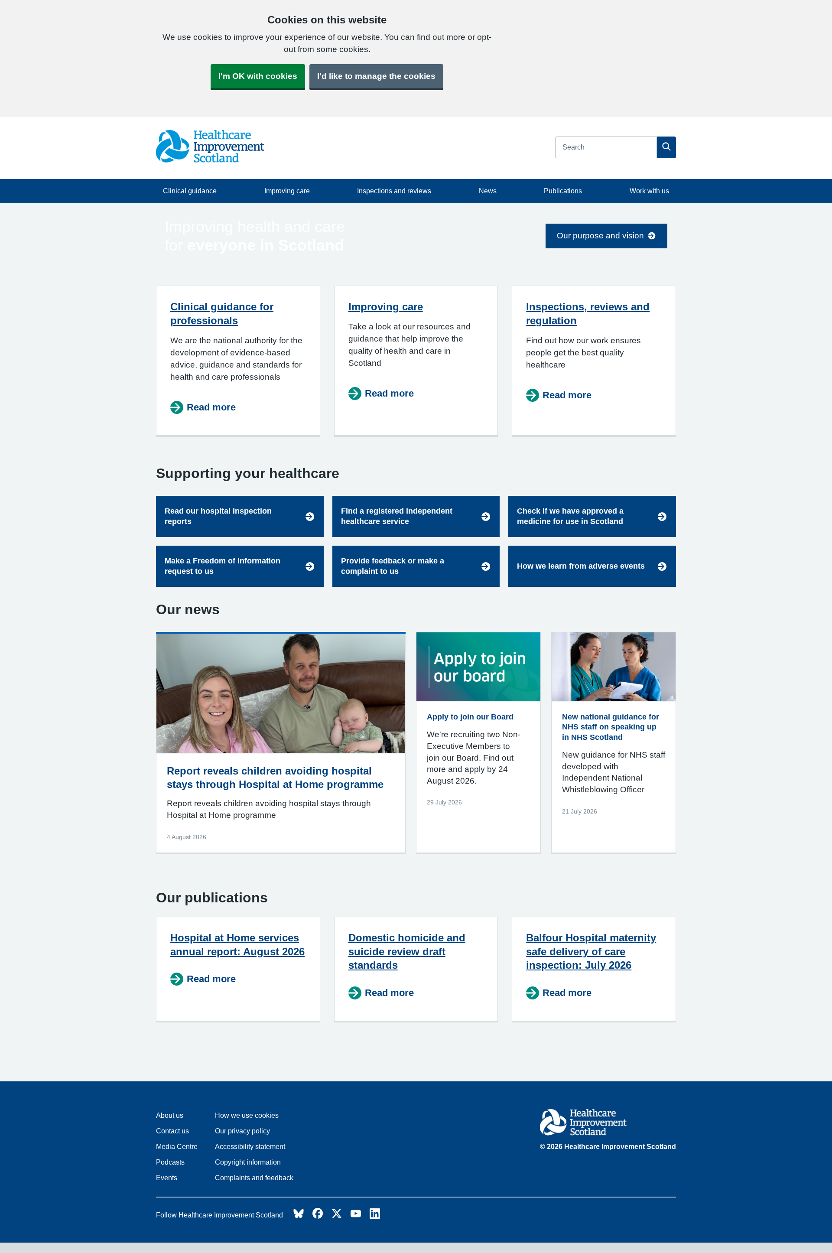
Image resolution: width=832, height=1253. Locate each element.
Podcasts (170, 1162)
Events (166, 1177)
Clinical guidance (190, 191)
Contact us (172, 1131)
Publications (563, 191)
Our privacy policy (242, 1131)
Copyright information (248, 1162)
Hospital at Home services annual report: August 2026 (237, 944)
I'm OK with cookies (257, 76)
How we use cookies (247, 1115)
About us (169, 1115)
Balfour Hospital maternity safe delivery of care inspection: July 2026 (591, 951)
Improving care (287, 191)
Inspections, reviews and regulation (588, 313)
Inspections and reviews (394, 191)
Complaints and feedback (254, 1177)
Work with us (649, 191)
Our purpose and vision (600, 235)
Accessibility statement (250, 1146)
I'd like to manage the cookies (376, 76)
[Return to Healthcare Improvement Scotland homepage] (608, 1124)
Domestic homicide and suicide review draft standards (406, 951)
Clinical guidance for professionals (221, 313)
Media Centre (177, 1146)
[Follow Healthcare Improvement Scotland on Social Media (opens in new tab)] (298, 1215)
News (488, 191)
